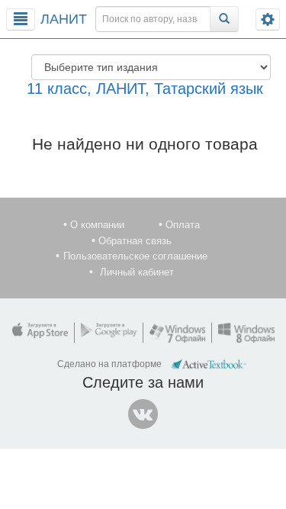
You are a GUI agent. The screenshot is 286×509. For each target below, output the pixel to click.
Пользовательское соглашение (135, 256)
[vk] (143, 414)
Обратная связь (135, 240)
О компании (97, 224)
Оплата (182, 224)
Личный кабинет (137, 272)
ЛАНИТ (63, 19)
